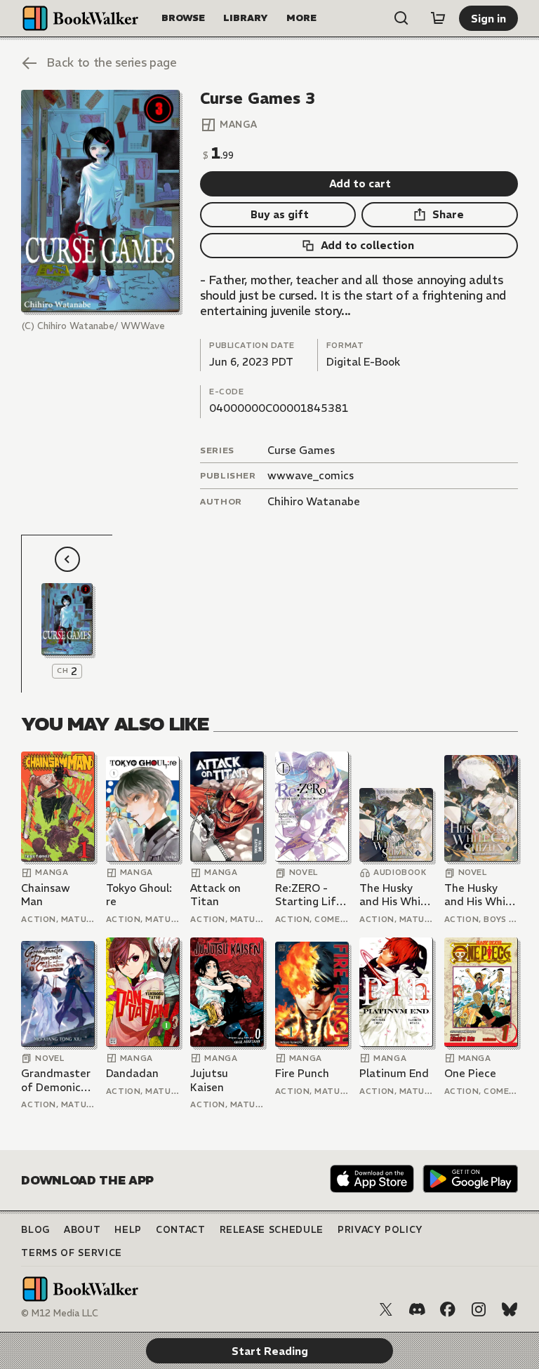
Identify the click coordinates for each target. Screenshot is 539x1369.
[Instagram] (478, 1309)
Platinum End (394, 1073)
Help (128, 1229)
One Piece (470, 1073)
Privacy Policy (380, 1229)
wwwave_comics (310, 475)
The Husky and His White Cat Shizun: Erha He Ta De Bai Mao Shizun (395, 895)
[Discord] (416, 1309)
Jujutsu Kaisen (209, 1080)
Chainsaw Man (45, 895)
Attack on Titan (215, 895)
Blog (35, 1229)
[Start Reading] (100, 201)
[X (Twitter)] (386, 1309)
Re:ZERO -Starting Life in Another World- (308, 895)
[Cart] (437, 18)
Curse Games (301, 450)
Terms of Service (71, 1252)
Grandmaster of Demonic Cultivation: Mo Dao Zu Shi (57, 1080)
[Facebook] (447, 1309)
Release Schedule (272, 1229)
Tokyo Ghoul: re (139, 895)
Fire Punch (302, 1073)
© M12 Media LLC (59, 1313)
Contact (181, 1229)
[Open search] (401, 18)
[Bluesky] (509, 1309)
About (82, 1229)
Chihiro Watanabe (313, 501)
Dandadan (132, 1073)
